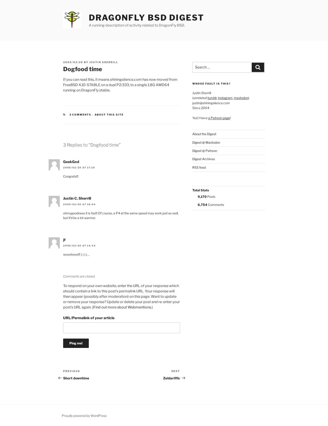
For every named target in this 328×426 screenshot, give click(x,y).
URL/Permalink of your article (88, 318)
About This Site (109, 114)
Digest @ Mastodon (206, 142)
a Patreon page (219, 118)
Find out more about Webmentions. (122, 307)
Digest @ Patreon (204, 151)
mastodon (241, 98)
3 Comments (80, 114)
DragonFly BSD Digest (146, 18)
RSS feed (199, 167)
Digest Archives (203, 159)
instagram (225, 98)
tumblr (212, 98)
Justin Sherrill (103, 62)
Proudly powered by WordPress (84, 416)
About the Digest (204, 134)
